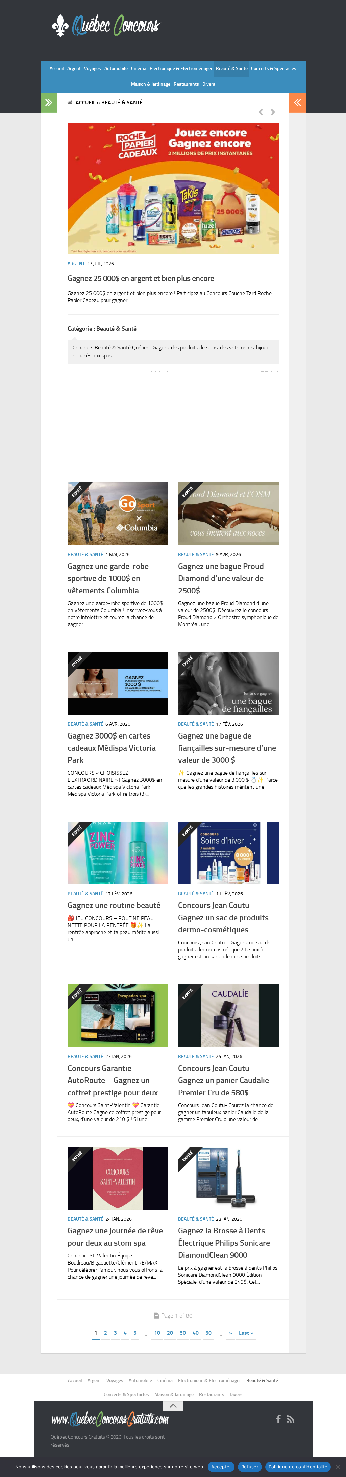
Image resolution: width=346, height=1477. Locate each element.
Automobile (116, 68)
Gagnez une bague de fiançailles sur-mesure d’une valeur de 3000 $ (227, 748)
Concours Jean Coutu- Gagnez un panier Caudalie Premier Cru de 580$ (223, 1080)
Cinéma (138, 68)
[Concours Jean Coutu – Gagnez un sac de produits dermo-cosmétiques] (228, 853)
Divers (208, 84)
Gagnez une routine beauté (114, 905)
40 (196, 1333)
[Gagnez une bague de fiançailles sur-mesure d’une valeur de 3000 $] (228, 683)
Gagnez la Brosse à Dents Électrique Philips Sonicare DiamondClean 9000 (224, 1243)
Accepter (221, 1466)
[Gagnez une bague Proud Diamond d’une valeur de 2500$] (228, 513)
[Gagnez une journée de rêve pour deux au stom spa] (118, 1178)
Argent (74, 68)
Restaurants (186, 84)
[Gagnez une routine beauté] (118, 853)
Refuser (249, 1466)
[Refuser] (337, 1466)
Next (273, 112)
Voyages (92, 68)
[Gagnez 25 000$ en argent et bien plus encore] (173, 189)
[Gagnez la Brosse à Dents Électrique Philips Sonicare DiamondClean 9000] (228, 1178)
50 (208, 1333)
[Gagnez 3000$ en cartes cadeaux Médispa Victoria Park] (118, 683)
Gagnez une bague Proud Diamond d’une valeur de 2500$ (221, 578)
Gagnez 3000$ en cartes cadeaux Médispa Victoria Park (112, 748)
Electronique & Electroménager (181, 68)
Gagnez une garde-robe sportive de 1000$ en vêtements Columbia (108, 578)
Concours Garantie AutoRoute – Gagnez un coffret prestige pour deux (113, 1080)
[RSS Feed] (290, 1419)
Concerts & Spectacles (273, 68)
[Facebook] (278, 1419)
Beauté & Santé (232, 68)
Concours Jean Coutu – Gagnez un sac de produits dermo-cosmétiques (223, 917)
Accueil (57, 68)
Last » (246, 1333)
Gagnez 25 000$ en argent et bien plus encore (141, 278)
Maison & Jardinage (150, 84)
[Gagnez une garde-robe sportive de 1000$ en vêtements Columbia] (118, 513)
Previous (260, 112)
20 (170, 1333)
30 (183, 1333)
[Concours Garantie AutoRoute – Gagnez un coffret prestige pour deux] (118, 1015)
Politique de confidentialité (298, 1466)
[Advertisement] (118, 416)
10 (157, 1333)
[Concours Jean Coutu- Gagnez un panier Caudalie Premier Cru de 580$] (228, 1015)
